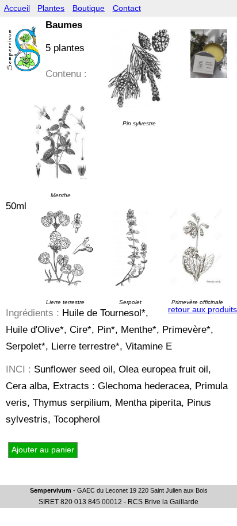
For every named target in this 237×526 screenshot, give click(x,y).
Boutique (88, 8)
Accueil (17, 8)
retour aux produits (202, 309)
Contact (127, 8)
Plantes (50, 8)
